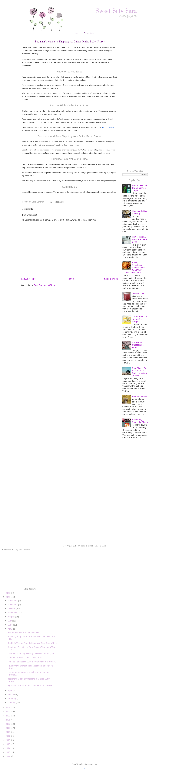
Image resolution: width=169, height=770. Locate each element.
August (11, 617)
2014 (8, 748)
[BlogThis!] (58, 202)
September (13, 613)
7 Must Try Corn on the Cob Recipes (139, 319)
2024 (8, 708)
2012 (8, 756)
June (10, 625)
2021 (8, 720)
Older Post (111, 278)
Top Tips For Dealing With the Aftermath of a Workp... (31, 662)
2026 (8, 593)
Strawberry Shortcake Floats (140, 421)
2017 (8, 736)
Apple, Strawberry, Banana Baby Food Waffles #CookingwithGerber (133, 267)
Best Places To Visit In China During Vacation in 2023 (139, 372)
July (10, 621)
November (13, 604)
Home (77, 33)
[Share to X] (60, 202)
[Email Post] (51, 202)
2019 (8, 728)
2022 (8, 716)
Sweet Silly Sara (116, 11)
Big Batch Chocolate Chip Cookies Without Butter (30, 685)
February (12, 698)
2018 (8, 732)
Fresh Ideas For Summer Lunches (23, 632)
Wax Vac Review (140, 396)
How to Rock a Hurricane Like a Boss (139, 239)
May (10, 629)
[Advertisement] (135, 77)
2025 (8, 597)
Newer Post (28, 278)
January (12, 702)
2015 (8, 744)
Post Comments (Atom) (44, 285)
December (13, 600)
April (10, 690)
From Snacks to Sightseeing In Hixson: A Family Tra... (32, 653)
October (12, 609)
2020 (8, 724)
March (11, 694)
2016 (8, 740)
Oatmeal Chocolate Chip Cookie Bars (24, 657)
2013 (8, 752)
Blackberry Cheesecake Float (138, 344)
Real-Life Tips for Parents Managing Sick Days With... (32, 643)
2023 (8, 712)
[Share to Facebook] (62, 202)
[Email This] (56, 202)
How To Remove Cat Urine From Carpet (139, 188)
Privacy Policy (89, 33)
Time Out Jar (138, 293)
